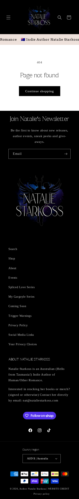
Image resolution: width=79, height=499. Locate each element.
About (12, 268)
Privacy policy (41, 493)
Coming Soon (17, 306)
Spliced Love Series (21, 287)
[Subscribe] (65, 154)
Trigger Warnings (20, 315)
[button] (8, 17)
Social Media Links (21, 334)
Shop (11, 258)
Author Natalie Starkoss (32, 488)
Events (12, 277)
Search (12, 249)
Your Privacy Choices (22, 344)
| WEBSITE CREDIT (58, 488)
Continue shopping (39, 91)
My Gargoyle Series (21, 296)
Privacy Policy (18, 325)
